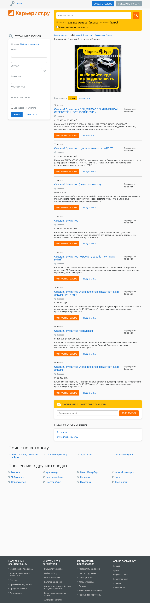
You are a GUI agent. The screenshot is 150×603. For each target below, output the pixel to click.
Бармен (116, 566)
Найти (16, 114)
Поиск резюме (85, 577)
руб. (45, 71)
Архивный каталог (53, 600)
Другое (13, 580)
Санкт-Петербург (89, 472)
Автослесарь (16, 593)
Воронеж (85, 477)
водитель (72, 22)
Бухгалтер (62, 432)
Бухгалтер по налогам (67, 437)
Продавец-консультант (21, 584)
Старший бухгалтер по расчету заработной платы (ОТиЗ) (84, 258)
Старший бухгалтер (66, 220)
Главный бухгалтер (57, 454)
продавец (82, 22)
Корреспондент (120, 579)
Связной (114, 22)
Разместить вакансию (89, 569)
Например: (108, 22)
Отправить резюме (66, 135)
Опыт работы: (18, 87)
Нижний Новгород (124, 472)
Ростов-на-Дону (54, 477)
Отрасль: (15, 44)
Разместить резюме (53, 569)
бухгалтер (93, 22)
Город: (14, 49)
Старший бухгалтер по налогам (73, 330)
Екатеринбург (53, 482)
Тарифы (82, 586)
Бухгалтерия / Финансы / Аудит (25, 456)
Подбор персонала (128, 4)
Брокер (116, 570)
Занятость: (16, 76)
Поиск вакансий (52, 577)
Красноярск (121, 482)
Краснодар (52, 472)
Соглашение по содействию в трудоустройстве (57, 587)
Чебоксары (17, 477)
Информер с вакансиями (91, 590)
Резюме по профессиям (90, 595)
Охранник (118, 583)
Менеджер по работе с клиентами (20, 574)
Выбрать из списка (29, 44)
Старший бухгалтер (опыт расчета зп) (77, 184)
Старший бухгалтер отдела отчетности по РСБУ (83, 148)
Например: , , (77, 22)
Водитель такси (120, 574)
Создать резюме (103, 4)
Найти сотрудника (87, 573)
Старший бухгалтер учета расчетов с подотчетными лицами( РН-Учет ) (86, 293)
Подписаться (129, 413)
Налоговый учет (124, 454)
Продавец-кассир (18, 588)
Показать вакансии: (21, 97)
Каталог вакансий (53, 582)
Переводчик (119, 587)
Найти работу (50, 573)
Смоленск (85, 482)
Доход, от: (16, 66)
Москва (15, 472)
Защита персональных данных (55, 594)
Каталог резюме (86, 582)
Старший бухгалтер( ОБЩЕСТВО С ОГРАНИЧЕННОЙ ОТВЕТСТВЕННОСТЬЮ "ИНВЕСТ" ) (86, 111)
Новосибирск (18, 482)
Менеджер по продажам (21, 569)
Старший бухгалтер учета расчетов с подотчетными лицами (86, 368)
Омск (117, 477)
